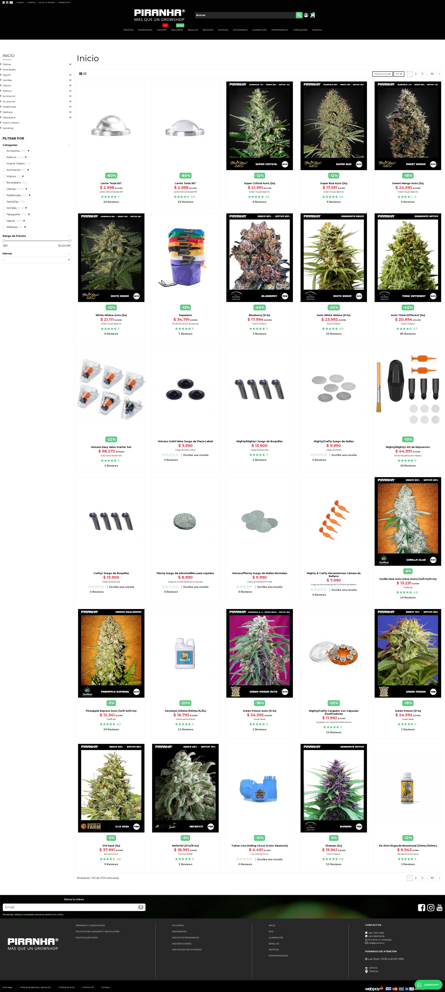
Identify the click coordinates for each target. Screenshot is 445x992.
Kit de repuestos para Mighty (408, 455)
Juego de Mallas (333, 450)
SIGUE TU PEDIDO (47, 2)
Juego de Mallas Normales (259, 582)
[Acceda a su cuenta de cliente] (306, 15)
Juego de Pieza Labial (185, 450)
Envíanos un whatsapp (379, 939)
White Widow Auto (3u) (111, 315)
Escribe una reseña (195, 455)
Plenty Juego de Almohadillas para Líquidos (185, 573)
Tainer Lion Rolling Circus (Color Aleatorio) (259, 845)
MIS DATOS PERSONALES (185, 937)
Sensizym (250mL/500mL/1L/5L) (185, 710)
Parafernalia (9, 106)
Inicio (8, 56)
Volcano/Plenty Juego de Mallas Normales (259, 573)
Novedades (9, 69)
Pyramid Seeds (185, 854)
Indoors (7, 85)
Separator (185, 315)
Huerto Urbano (11, 122)
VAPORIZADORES (278, 955)
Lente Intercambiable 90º (185, 192)
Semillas (7, 80)
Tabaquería (9, 117)
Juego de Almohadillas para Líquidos (185, 582)
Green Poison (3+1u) (408, 710)
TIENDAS (31, 2)
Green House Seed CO (259, 192)
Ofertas (7, 64)
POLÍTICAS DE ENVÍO (87, 937)
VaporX (7, 75)
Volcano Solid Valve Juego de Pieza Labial (185, 441)
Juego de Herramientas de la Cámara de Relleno (334, 584)
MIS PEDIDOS (179, 931)
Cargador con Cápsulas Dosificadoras (333, 722)
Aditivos (7, 91)
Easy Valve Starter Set (111, 455)
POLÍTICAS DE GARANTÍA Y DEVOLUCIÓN (97, 931)
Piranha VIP (88, 987)
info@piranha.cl (376, 943)
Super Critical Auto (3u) (259, 183)
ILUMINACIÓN (276, 937)
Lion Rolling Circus (259, 854)
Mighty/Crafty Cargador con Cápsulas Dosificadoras (333, 712)
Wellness (8, 112)
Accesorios (9, 101)
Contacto (106, 987)
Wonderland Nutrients (408, 854)
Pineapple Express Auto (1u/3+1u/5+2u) (111, 710)
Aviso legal (7, 987)
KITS (271, 931)
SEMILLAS (274, 943)
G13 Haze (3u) (111, 845)
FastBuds (407, 587)
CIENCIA (20, 2)
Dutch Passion (259, 323)
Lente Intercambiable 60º (111, 192)
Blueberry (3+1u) (259, 315)
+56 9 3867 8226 (376, 936)
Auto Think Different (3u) (408, 315)
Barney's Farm (111, 854)
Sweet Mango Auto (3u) (408, 183)
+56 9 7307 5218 (376, 933)
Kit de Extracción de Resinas (185, 323)
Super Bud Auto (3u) (333, 183)
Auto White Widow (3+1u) (333, 315)
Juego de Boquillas (259, 450)
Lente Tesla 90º (185, 183)
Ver (408, 566)
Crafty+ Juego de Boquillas (111, 573)
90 (432, 73)
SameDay (8, 128)
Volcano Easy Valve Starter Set (111, 447)
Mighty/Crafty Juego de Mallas (334, 441)
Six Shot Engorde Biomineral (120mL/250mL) (408, 845)
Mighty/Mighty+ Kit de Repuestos (408, 447)
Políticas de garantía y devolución (35, 987)
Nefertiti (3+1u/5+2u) (185, 845)
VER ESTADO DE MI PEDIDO (187, 949)
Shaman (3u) (333, 845)
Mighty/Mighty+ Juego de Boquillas (259, 441)
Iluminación (9, 96)
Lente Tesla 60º (111, 183)
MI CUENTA (178, 925)
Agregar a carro (113, 172)
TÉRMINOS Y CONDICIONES (90, 925)
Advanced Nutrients (185, 719)
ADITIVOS (274, 949)
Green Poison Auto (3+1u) (259, 710)
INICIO (272, 925)
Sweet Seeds (259, 719)
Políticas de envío (67, 987)
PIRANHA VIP (64, 2)
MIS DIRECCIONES (181, 943)
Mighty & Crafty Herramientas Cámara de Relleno (334, 575)
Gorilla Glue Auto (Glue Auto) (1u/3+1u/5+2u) (407, 579)
